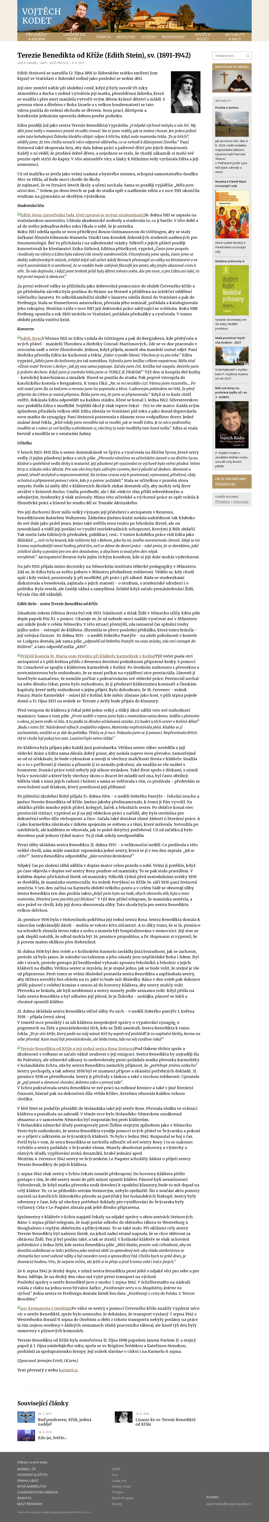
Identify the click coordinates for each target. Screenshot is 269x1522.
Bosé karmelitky (31, 1486)
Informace (241, 502)
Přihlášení (222, 502)
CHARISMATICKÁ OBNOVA (37, 1492)
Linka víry (119, 1480)
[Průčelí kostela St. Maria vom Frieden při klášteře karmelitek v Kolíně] (86, 656)
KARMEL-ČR (26, 1469)
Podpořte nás (225, 484)
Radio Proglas (123, 1498)
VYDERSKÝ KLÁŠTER (32, 1474)
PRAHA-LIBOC (28, 1480)
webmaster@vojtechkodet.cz (228, 1504)
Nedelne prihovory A (229, 261)
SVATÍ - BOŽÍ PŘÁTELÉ (54, 63)
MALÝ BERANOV (29, 1504)
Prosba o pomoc (227, 107)
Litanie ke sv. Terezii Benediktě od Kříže (165, 1422)
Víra (115, 1474)
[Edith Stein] (29, 338)
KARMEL (32, 63)
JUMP (116, 1469)
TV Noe (117, 1492)
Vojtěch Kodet (41, 16)
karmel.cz (68, 1370)
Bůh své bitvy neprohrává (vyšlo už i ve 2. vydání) (231, 392)
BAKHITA (24, 1498)
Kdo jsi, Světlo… (52, 1437)
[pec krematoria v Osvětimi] (44, 1308)
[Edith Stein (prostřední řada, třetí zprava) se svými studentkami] (80, 215)
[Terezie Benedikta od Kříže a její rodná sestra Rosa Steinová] (76, 1048)
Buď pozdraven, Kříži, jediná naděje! (64, 1422)
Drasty (117, 1504)
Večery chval (121, 1486)
